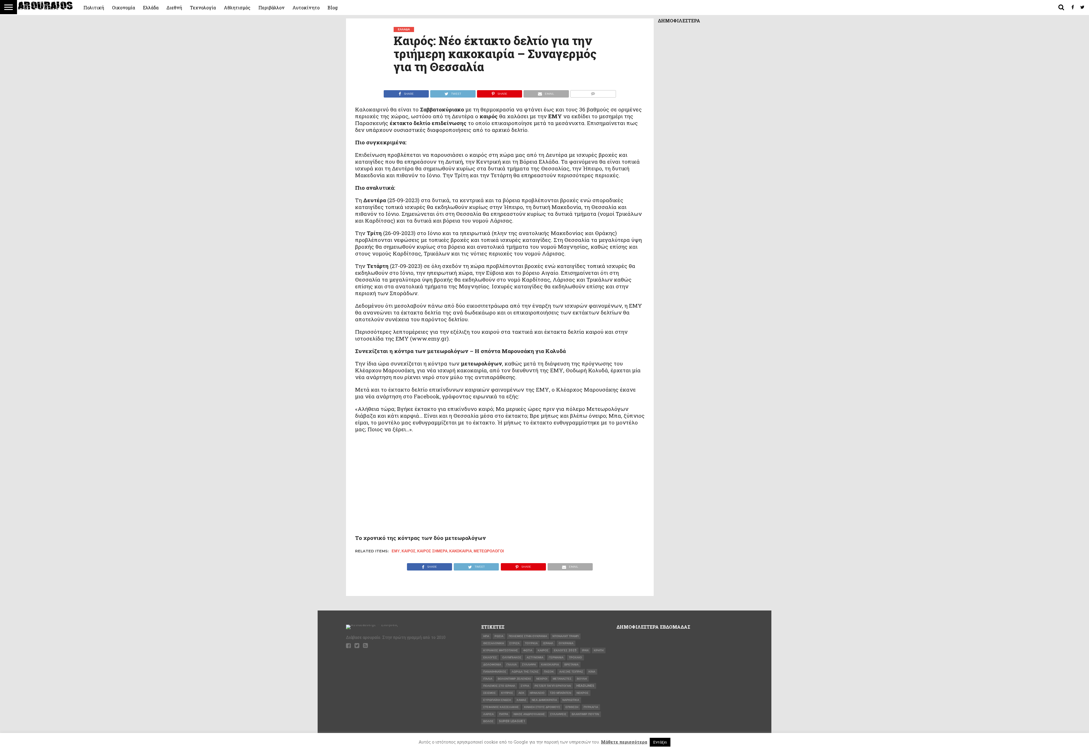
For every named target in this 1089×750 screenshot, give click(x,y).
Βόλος (488, 721)
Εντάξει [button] (660, 742)
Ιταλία (487, 679)
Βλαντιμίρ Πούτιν (585, 714)
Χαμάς (521, 700)
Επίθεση (571, 707)
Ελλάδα (151, 7)
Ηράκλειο (537, 693)
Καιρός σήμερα (432, 551)
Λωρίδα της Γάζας (525, 671)
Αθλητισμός (237, 7)
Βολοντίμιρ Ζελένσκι (514, 679)
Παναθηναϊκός (494, 671)
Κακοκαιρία (460, 551)
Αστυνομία (535, 657)
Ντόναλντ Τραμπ (565, 636)
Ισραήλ (548, 643)
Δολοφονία (492, 664)
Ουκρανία (566, 643)
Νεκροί (541, 679)
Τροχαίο (575, 657)
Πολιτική (93, 7)
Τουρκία (531, 643)
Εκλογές (490, 657)
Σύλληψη (529, 664)
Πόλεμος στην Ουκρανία (528, 636)
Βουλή (582, 679)
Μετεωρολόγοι (489, 551)
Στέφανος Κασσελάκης (501, 707)
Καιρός (408, 551)
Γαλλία (511, 664)
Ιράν (585, 650)
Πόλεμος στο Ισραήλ (499, 686)
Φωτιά (527, 650)
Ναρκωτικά (570, 700)
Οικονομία (123, 7)
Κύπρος (507, 693)
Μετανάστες (562, 679)
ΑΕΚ (521, 693)
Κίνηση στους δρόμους (542, 707)
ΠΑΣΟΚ (549, 671)
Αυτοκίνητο (306, 7)
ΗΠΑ (486, 636)
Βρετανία (571, 664)
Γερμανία (556, 657)
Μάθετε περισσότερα (624, 742)
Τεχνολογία (203, 7)
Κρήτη (598, 650)
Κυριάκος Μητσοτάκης (500, 650)
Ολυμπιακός (511, 657)
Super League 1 (512, 721)
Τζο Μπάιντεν (560, 693)
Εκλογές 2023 (565, 650)
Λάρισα (488, 714)
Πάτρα (503, 714)
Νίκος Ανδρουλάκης (529, 714)
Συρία (525, 686)
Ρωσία (499, 636)
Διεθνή (174, 7)
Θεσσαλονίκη (493, 643)
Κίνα (591, 671)
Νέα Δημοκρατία (544, 700)
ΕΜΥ (396, 551)
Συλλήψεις (558, 714)
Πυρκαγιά (591, 707)
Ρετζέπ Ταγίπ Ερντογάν (553, 686)
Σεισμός (489, 693)
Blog (333, 7)
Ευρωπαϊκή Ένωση (497, 700)
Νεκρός (582, 693)
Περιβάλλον (271, 7)
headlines (585, 686)
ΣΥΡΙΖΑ (514, 643)
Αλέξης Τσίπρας (571, 671)
